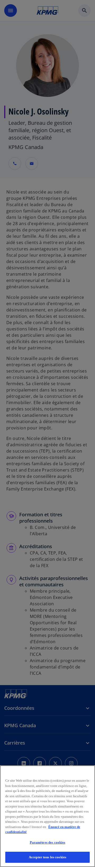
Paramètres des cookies (47, 842)
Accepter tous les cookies (47, 857)
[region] (47, 816)
